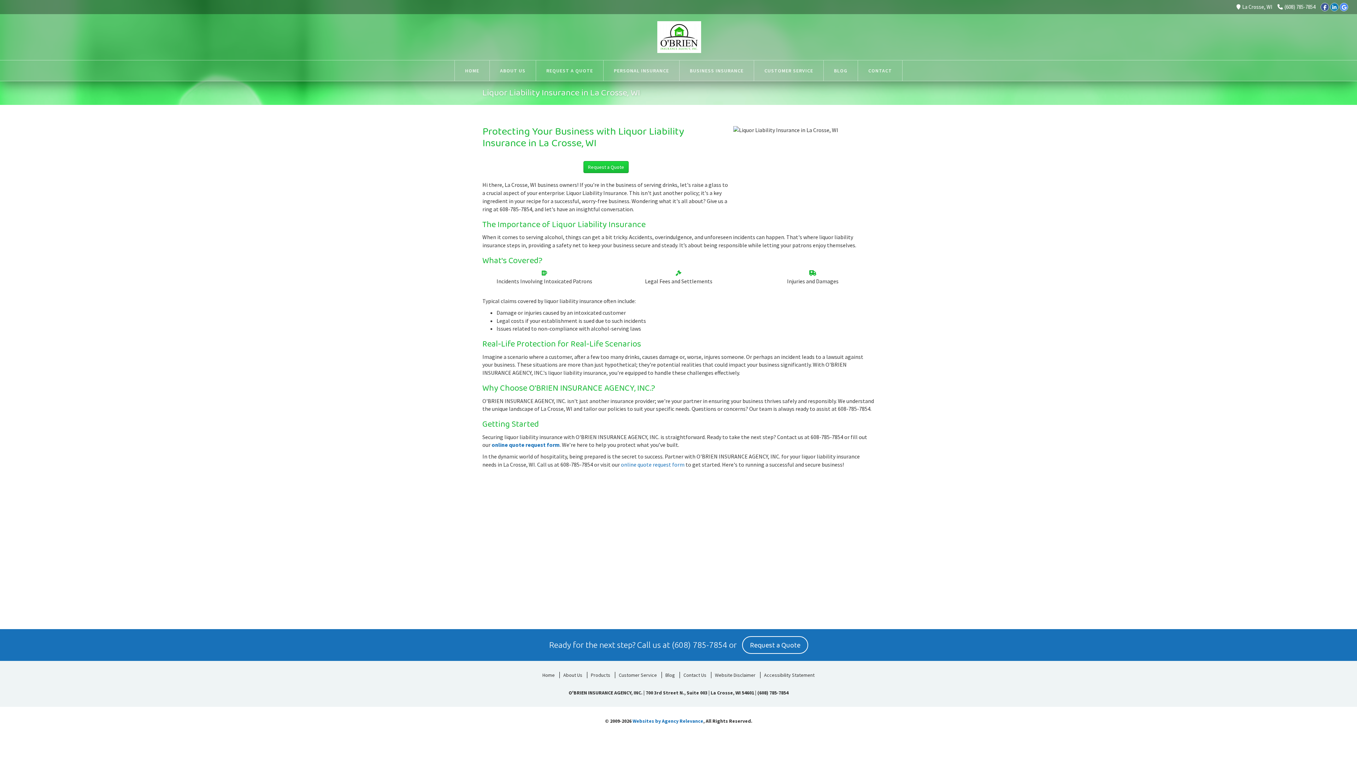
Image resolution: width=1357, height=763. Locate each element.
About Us (572, 675)
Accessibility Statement (789, 675)
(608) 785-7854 (1300, 7)
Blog (670, 675)
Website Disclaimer (735, 675)
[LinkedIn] (1334, 7)
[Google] (1344, 7)
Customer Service (638, 675)
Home (548, 675)
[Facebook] (1325, 7)
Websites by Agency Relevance (668, 721)
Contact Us (694, 675)
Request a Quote (606, 167)
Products (600, 675)
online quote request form (526, 444)
